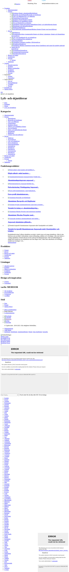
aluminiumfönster (23, 332)
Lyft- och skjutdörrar (10, 107)
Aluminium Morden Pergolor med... (21, 215)
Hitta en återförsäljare (10, 309)
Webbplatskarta (8, 328)
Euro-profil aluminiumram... (18, 194)
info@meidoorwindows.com (50, 3)
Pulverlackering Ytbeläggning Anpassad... (23, 187)
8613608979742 (5, 338)
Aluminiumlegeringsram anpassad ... (21, 180)
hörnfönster (14, 332)
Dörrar (6, 106)
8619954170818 (5, 341)
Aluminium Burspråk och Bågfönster (21, 201)
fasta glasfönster (37, 332)
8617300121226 (5, 340)
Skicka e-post (4, 336)
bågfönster (7, 332)
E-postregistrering (9, 313)
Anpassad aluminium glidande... (20, 222)
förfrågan (10, 242)
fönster (30, 332)
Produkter (7, 104)
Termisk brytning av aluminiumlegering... (23, 208)
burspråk (45, 332)
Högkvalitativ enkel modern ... (19, 173)
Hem (5, 103)
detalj (14, 242)
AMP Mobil (7, 330)
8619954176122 (5, 343)
